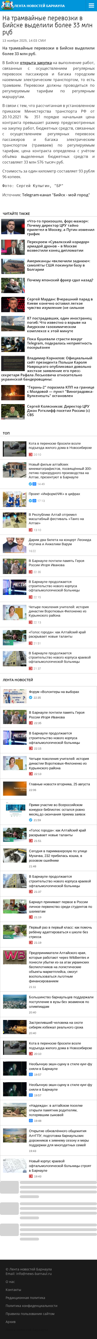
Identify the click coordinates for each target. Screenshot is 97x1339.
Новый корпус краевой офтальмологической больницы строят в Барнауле (60, 1165)
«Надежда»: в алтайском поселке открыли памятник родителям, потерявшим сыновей (56, 1110)
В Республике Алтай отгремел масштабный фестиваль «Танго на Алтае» (56, 519)
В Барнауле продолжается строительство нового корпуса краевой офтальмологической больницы (60, 657)
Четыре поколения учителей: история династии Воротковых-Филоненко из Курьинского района (59, 611)
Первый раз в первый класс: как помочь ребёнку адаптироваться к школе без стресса (60, 932)
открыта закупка (36, 62)
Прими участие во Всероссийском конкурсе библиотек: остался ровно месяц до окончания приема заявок (57, 809)
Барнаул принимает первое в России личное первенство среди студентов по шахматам (60, 906)
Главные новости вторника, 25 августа (59, 784)
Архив (11, 1321)
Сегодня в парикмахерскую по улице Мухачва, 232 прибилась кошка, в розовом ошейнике (58, 855)
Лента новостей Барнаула (27, 1329)
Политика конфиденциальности (31, 1305)
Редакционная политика (25, 1297)
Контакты (13, 1289)
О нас (10, 1281)
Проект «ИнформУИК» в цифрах (54, 494)
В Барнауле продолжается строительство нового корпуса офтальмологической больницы (54, 586)
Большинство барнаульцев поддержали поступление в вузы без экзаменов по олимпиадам (61, 1001)
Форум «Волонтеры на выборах (54, 692)
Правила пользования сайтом (30, 1313)
